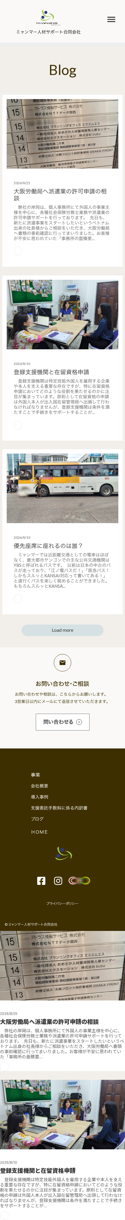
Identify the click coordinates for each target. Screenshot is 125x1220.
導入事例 (39, 796)
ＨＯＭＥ (39, 831)
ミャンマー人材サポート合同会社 (48, 31)
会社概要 (39, 785)
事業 (35, 774)
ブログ (37, 818)
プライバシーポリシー (62, 903)
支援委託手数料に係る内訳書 (59, 807)
